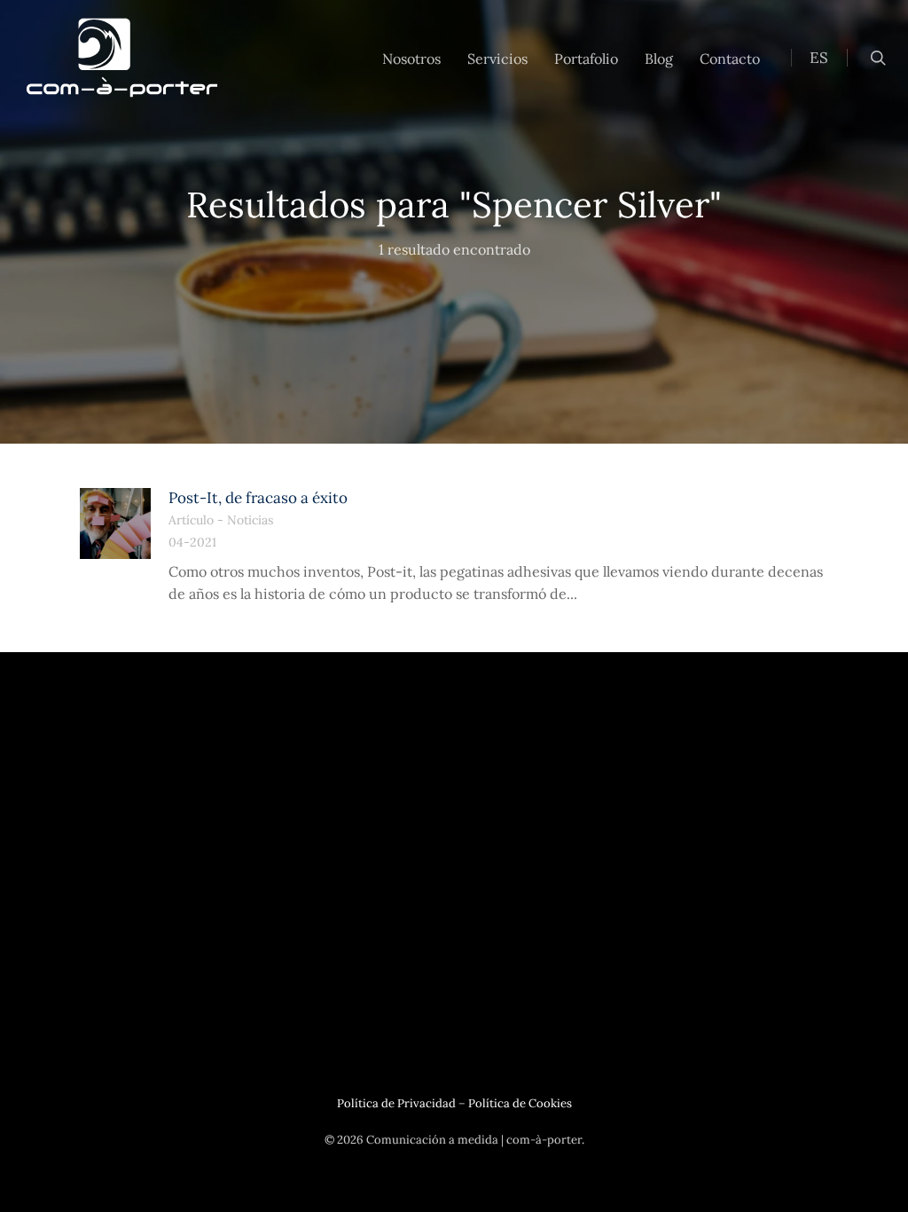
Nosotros (411, 58)
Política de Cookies (520, 1103)
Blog (659, 58)
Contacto (730, 58)
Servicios (497, 58)
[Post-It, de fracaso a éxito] (115, 523)
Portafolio (586, 58)
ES (819, 58)
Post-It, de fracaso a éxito (258, 498)
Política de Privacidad (396, 1103)
